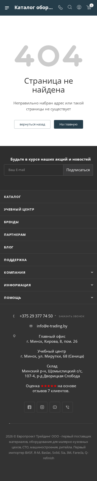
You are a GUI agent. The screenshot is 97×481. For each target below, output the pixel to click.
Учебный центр (19, 209)
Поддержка (15, 260)
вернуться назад (32, 124)
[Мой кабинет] (79, 7)
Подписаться (78, 169)
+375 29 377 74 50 (36, 316)
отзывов (40, 390)
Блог (8, 247)
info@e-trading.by (52, 325)
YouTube (54, 407)
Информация (17, 285)
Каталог (12, 196)
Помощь (12, 297)
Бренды (11, 222)
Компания (14, 272)
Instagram (42, 407)
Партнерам (15, 234)
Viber (67, 407)
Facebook (29, 407)
